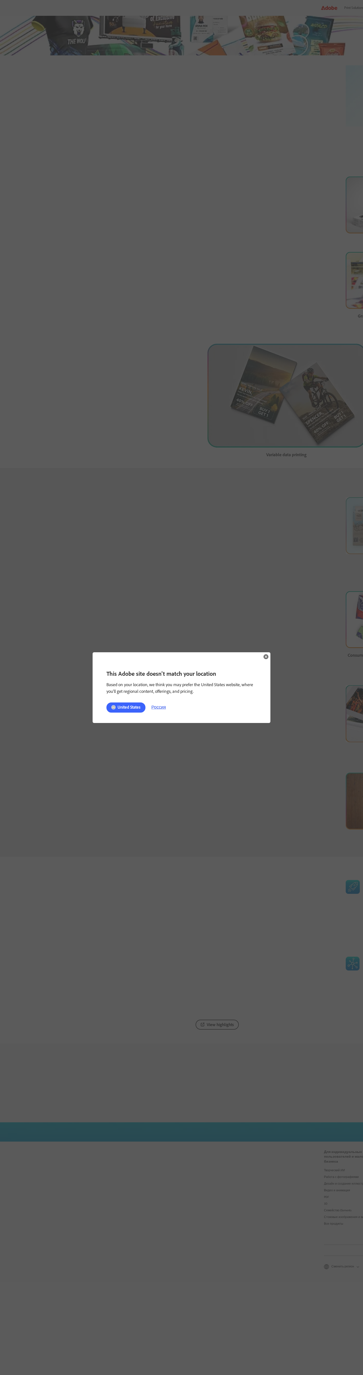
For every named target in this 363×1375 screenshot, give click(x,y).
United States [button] (129, 707)
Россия (158, 707)
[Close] (266, 657)
